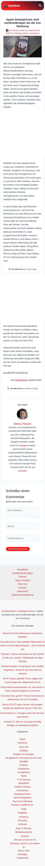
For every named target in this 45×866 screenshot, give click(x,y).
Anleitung (23, 817)
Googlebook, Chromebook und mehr (24, 758)
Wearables (23, 783)
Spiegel (23, 445)
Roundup (22, 820)
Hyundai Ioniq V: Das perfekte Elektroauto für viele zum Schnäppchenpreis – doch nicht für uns (22, 645)
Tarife (23, 809)
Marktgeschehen (22, 33)
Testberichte (22, 858)
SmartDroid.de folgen (22, 573)
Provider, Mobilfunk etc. (22, 805)
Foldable (23, 750)
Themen (22, 576)
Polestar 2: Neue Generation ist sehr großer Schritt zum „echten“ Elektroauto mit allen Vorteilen (22, 658)
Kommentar (22, 790)
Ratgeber (22, 812)
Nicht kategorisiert (22, 797)
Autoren (22, 587)
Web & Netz (24, 850)
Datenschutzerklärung (22, 595)
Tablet (24, 776)
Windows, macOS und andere (25, 843)
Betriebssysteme (23, 832)
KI (24, 847)
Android (25, 836)
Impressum (22, 591)
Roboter (24, 765)
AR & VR (23, 747)
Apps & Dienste (23, 828)
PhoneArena (21, 380)
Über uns (22, 584)
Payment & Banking (22, 801)
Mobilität (24, 761)
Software (22, 824)
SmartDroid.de (8, 611)
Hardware (22, 743)
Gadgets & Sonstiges (23, 754)
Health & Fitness (22, 787)
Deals (22, 739)
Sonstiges (22, 854)
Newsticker (22, 569)
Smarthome (23, 768)
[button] (40, 6)
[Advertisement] (22, 134)
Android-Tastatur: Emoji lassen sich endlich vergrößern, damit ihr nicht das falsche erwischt (22, 670)
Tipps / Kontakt (22, 580)
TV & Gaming (23, 779)
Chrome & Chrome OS (25, 840)
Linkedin (22, 471)
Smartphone (35, 33)
